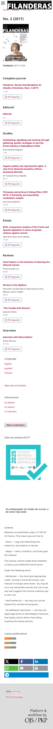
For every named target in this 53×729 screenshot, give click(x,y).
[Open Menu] (3, 3)
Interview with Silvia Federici (17, 337)
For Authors (9, 407)
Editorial (7, 113)
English (8, 363)
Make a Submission (15, 425)
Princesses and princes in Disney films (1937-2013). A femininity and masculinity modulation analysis (25, 195)
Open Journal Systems (15, 385)
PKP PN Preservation (14, 697)
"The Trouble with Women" (17, 308)
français (8, 372)
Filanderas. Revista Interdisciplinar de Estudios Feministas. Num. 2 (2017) (22, 86)
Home (5, 9)
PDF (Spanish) (13, 97)
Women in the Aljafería (14, 285)
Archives (15, 9)
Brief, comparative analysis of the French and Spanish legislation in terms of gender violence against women (26, 230)
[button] (11, 661)
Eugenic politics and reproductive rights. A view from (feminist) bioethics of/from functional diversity (24, 169)
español (8, 368)
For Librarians (10, 411)
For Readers (9, 402)
